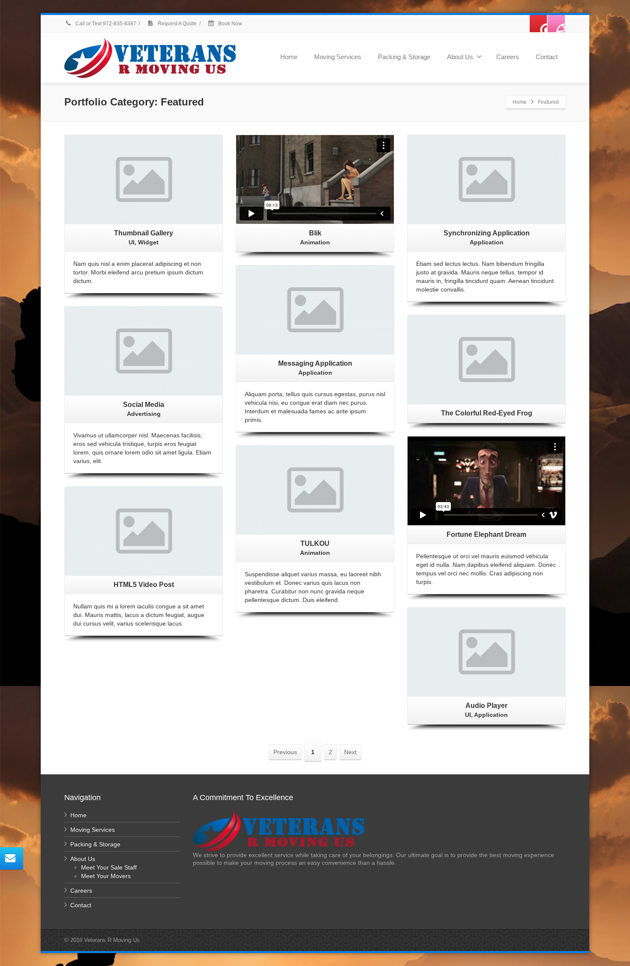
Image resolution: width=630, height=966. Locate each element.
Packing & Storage (404, 56)
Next (350, 752)
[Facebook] (556, 23)
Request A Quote (176, 24)
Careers (507, 56)
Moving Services (337, 56)
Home (288, 56)
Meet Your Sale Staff (109, 867)
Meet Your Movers (106, 876)
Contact (547, 56)
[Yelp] (538, 23)
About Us (460, 56)
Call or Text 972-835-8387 (106, 24)
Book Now (229, 24)
